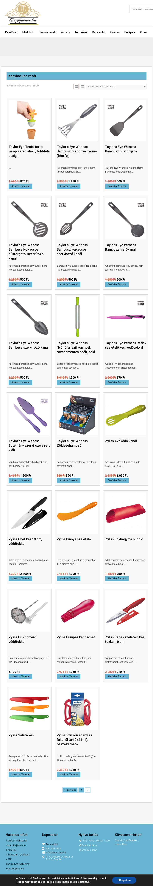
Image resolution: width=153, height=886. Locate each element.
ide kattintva (82, 882)
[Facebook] (118, 852)
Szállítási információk (16, 840)
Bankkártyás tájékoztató (17, 864)
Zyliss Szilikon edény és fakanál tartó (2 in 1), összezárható (74, 739)
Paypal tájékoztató (15, 868)
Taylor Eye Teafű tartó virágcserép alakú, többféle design (29, 151)
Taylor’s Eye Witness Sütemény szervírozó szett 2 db (29, 445)
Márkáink (28, 32)
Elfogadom (124, 880)
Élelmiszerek (47, 32)
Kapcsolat (98, 32)
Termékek (81, 32)
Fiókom (115, 32)
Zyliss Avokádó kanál (121, 441)
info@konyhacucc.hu (56, 852)
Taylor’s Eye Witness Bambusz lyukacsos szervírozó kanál (72, 249)
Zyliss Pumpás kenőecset (76, 637)
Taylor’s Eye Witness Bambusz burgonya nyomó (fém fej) (77, 151)
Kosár (144, 32)
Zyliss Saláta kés (21, 735)
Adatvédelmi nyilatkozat (17, 854)
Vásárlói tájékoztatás (16, 845)
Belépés (129, 32)
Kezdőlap (11, 32)
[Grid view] (76, 86)
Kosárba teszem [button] (20, 185)
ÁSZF (9, 859)
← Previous (70, 789)
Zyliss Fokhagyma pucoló (124, 539)
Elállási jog (11, 850)
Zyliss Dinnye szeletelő (74, 539)
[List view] (82, 86)
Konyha (65, 32)
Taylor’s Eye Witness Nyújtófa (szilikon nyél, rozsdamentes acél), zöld (76, 347)
